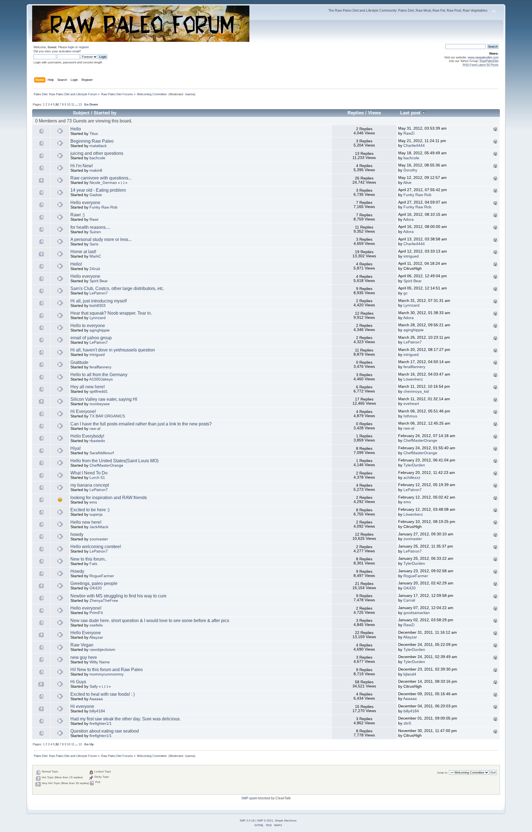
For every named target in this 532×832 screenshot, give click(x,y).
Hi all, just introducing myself (98, 301)
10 (68, 104)
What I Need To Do (89, 473)
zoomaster (98, 539)
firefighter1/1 (100, 723)
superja (96, 514)
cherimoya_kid (416, 391)
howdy (76, 534)
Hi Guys (78, 681)
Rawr (94, 219)
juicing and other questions (96, 153)
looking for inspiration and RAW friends (108, 497)
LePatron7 (98, 293)
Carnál (409, 600)
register (84, 47)
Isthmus (410, 416)
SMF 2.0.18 (247, 820)
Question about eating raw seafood (104, 731)
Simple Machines (285, 820)
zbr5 (407, 723)
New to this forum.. (88, 559)
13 (80, 104)
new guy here (83, 657)
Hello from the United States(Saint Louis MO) (114, 460)
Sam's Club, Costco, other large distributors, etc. (117, 288)
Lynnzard (411, 305)
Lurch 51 (97, 478)
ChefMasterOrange (420, 440)
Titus (93, 134)
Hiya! (75, 448)
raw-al (94, 429)
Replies (355, 112)
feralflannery (100, 367)
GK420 (95, 588)
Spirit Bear (98, 281)
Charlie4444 (414, 145)
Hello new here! (85, 522)
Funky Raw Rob (417, 195)
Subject (81, 112)
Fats (93, 564)
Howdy (77, 571)
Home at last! (83, 251)
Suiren (95, 232)
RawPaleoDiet (489, 61)
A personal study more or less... (101, 239)
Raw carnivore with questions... (101, 178)
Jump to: (442, 772)
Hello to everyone (87, 325)
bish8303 (97, 306)
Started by (105, 112)
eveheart (411, 404)
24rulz (94, 269)
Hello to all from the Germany (98, 374)
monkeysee (99, 404)
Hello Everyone (85, 632)
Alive (407, 183)
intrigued (411, 256)
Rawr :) (77, 214)
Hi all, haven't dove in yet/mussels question (112, 350)
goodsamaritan (416, 613)
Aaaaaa (96, 699)
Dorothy (410, 170)
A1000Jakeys (101, 379)
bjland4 (409, 674)
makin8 (95, 170)
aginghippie (99, 330)
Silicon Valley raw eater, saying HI (103, 399)
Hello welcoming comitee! (95, 546)
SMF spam (249, 798)
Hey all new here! (87, 386)
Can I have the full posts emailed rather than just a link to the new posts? (141, 424)
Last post (411, 112)
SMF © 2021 (265, 820)
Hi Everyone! (83, 411)
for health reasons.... (90, 227)
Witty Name (99, 662)
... (76, 104)
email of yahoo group (91, 337)
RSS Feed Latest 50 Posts (480, 64)
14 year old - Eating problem (98, 190)
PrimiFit (96, 613)
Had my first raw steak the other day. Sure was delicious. (125, 719)
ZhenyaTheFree (103, 601)
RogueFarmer (101, 576)
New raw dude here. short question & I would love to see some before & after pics (149, 620)
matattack (98, 146)
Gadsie (95, 195)
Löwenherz (413, 379)
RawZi (409, 133)
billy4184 (97, 711)
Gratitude (79, 362)
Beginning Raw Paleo (92, 141)
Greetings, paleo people (93, 583)
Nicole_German (103, 183)
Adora (408, 219)
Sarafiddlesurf (101, 453)
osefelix (96, 625)
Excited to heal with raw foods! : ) (102, 694)
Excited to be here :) (89, 509)
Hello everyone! (85, 608)
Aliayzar (96, 637)
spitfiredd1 (98, 391)
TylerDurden (414, 465)
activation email (69, 51)
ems (93, 502)
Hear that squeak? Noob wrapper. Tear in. (111, 313)
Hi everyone (82, 706)
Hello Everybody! (87, 436)
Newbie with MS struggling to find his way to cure (118, 596)
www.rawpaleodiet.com (483, 57)
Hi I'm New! (81, 165)
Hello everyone (85, 202)
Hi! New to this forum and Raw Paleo (106, 669)
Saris (93, 244)
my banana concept (89, 485)
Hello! (76, 264)
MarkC (95, 256)
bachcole (97, 158)
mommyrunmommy (106, 674)
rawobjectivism (102, 650)
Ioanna (189, 94)
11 (72, 104)
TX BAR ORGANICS (107, 416)
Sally (93, 686)
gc (405, 293)
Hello (75, 129)
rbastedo (97, 441)
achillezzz (411, 478)
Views (374, 112)
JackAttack (98, 527)
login (71, 47)
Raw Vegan (81, 645)
